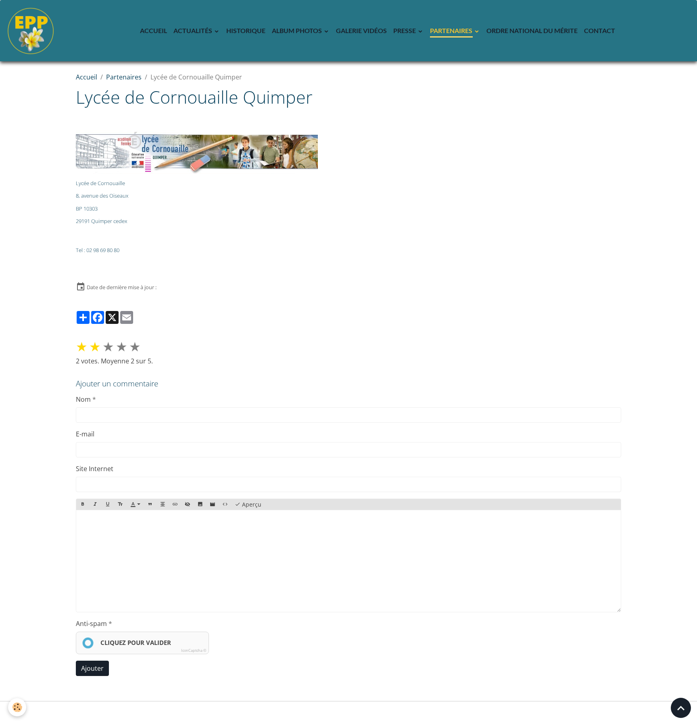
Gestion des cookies (348, 712)
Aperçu (250, 504)
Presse (405, 30)
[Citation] (150, 504)
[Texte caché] (187, 504)
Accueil (153, 30)
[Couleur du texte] (135, 504)
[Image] (200, 504)
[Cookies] (17, 707)
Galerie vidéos (361, 30)
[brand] (32, 30)
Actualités (193, 30)
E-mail (85, 434)
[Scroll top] (681, 708)
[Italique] (95, 504)
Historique (245, 30)
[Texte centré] (162, 504)
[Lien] (175, 504)
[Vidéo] (212, 504)
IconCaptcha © (193, 650)
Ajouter (92, 668)
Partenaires (452, 30)
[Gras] (82, 504)
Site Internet (94, 468)
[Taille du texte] (120, 504)
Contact (599, 30)
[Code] (225, 504)
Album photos (297, 30)
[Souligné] (107, 504)
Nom (83, 399)
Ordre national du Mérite (532, 30)
